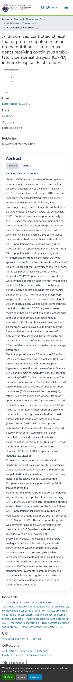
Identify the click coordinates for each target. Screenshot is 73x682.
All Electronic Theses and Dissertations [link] (23, 23)
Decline (21, 676)
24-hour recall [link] (10, 602)
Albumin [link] (25, 602)
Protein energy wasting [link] (30, 615)
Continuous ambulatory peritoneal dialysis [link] (26, 606)
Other (26, 165)
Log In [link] (54, 7)
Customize (35, 676)
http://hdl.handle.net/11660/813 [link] (21, 639)
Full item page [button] (15, 663)
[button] (16, 7)
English (12, 165)
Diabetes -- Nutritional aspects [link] (30, 619)
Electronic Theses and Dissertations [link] (30, 19)
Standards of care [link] (29, 611)
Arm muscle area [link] (51, 611)
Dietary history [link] (60, 606)
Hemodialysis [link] (10, 611)
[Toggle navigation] (66, 7)
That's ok (8, 676)
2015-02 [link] (7, 116)
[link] (36, 104)
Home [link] (5, 19)
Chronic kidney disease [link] (44, 602)
